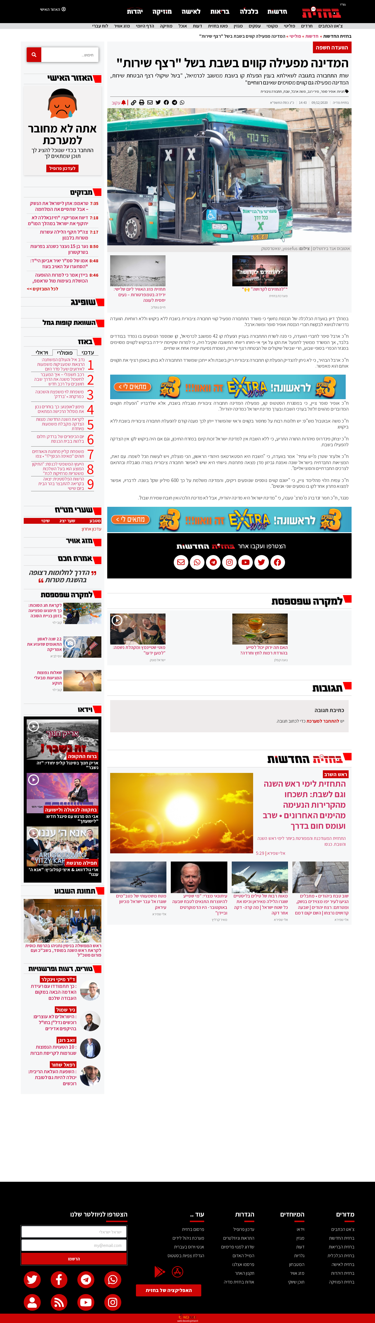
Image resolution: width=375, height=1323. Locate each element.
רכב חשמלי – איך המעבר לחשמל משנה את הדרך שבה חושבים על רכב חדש (59, 379)
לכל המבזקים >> (42, 289)
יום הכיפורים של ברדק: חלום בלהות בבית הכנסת (60, 439)
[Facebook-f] (59, 1279)
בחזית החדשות (337, 36)
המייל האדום (243, 1256)
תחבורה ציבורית (271, 91)
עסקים (255, 26)
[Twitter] (32, 1279)
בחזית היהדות (342, 1273)
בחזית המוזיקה (341, 1282)
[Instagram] (112, 1302)
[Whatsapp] (112, 1279)
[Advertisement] (187, 1138)
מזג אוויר (122, 26)
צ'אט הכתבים (330, 26)
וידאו (300, 1229)
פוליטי (289, 26)
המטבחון (296, 1264)
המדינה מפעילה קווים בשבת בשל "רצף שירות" (232, 62)
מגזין (238, 26)
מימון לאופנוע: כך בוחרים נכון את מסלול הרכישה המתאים (59, 409)
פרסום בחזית (193, 1229)
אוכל (182, 26)
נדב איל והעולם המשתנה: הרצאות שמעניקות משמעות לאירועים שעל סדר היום (61, 364)
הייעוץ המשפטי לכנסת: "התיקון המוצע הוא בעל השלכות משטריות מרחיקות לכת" (58, 469)
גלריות (299, 1256)
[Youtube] (85, 1302)
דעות (197, 26)
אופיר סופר (328, 91)
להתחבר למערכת (322, 721)
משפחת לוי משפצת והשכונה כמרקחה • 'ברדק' (59, 394)
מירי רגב (313, 91)
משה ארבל (299, 91)
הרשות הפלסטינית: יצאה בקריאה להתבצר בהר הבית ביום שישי (61, 484)
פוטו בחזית (218, 26)
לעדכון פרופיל (62, 168)
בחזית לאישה (343, 1264)
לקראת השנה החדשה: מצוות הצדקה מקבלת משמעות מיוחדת (60, 424)
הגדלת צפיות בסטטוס (186, 1256)
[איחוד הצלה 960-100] (228, 397)
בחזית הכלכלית (341, 1256)
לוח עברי (100, 26)
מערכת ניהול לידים (188, 1238)
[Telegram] (85, 1279)
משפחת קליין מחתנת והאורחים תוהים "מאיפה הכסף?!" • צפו (58, 454)
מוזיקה (166, 26)
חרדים (307, 26)
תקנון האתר (244, 1273)
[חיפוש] (34, 54)
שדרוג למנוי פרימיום (237, 1247)
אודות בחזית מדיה (239, 1282)
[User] (32, 1302)
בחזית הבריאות (341, 1247)
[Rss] (59, 1302)
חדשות (311, 36)
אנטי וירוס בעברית (189, 1247)
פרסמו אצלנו (243, 1264)
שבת (287, 91)
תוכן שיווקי (296, 1282)
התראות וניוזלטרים (238, 1238)
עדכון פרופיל (243, 1229)
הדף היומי (145, 26)
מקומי (272, 26)
